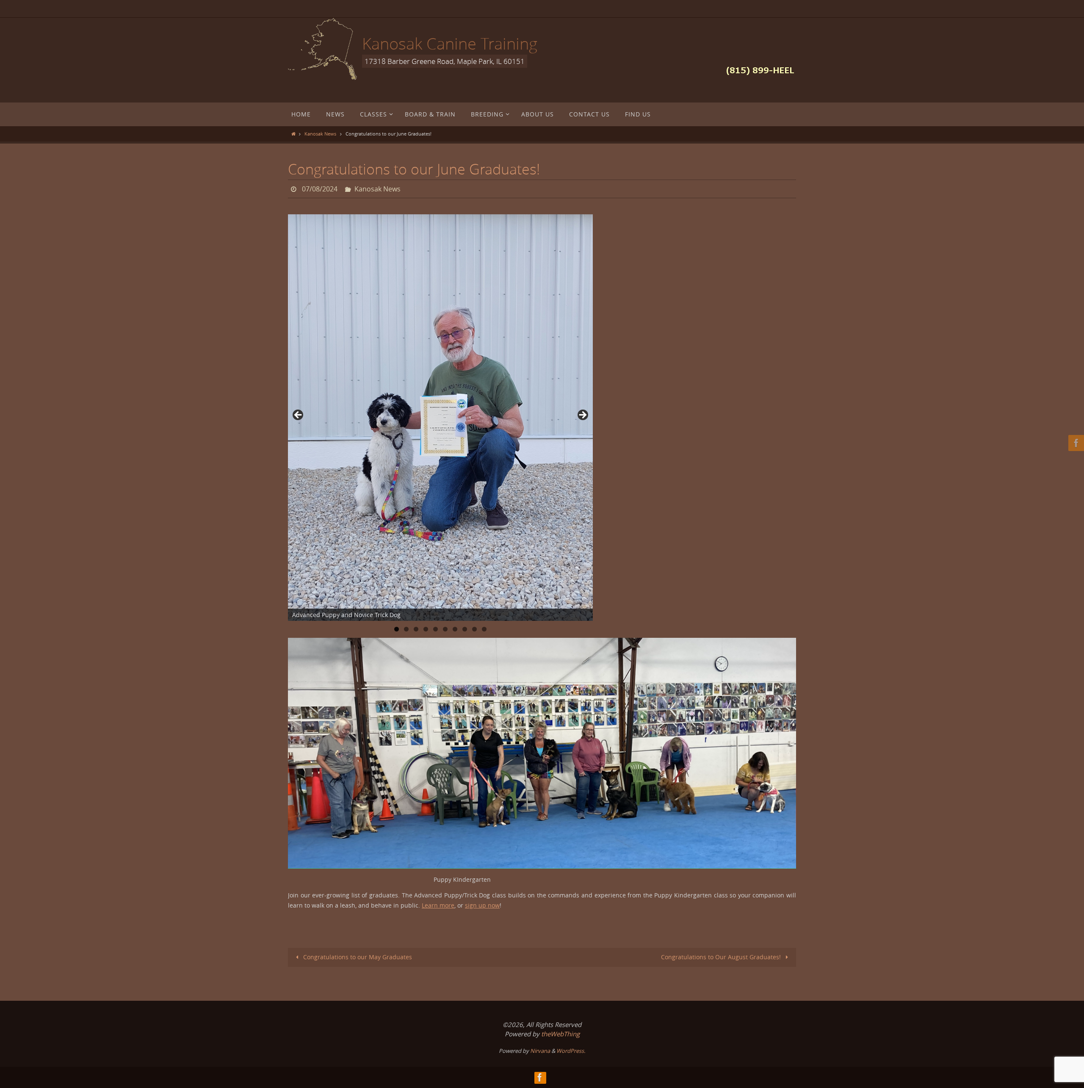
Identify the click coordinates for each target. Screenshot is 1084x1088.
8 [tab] (464, 629)
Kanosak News (320, 133)
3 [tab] (416, 629)
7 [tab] (455, 629)
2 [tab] (406, 629)
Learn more (438, 905)
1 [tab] (396, 629)
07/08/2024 (319, 189)
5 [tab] (435, 629)
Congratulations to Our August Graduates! (722, 957)
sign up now (482, 905)
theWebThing (560, 1034)
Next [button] (582, 415)
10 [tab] (485, 629)
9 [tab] (474, 629)
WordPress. (570, 1051)
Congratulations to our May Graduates (356, 957)
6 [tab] (445, 629)
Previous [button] (298, 415)
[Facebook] (1075, 443)
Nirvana (540, 1051)
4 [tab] (425, 629)
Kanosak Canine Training (449, 43)
